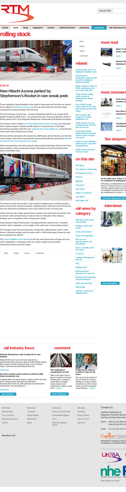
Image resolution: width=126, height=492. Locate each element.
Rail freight (80, 287)
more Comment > (59, 394)
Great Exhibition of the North (16, 239)
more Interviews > (110, 283)
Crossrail (80, 254)
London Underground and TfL (85, 258)
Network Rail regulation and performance (86, 278)
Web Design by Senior (110, 481)
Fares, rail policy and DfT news (85, 249)
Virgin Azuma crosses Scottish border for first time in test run (86, 125)
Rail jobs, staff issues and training (85, 221)
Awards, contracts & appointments (85, 292)
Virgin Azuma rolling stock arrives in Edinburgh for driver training (84, 97)
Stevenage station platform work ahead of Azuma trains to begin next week (86, 134)
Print (6, 253)
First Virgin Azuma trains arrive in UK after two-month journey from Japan (86, 107)
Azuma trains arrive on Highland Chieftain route (86, 71)
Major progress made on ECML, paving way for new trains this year (86, 88)
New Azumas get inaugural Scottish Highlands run (83, 117)
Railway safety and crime (84, 227)
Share (27, 253)
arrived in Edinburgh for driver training (41, 124)
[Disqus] (36, 297)
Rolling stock (81, 267)
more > (59, 388)
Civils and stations (84, 232)
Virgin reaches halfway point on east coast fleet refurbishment (86, 143)
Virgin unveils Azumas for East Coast (85, 151)
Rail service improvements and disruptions (84, 241)
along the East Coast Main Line (45, 129)
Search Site (105, 10)
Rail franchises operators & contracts (85, 272)
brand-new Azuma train (23, 107)
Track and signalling (84, 236)
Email (16, 253)
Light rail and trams (84, 283)
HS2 (77, 263)
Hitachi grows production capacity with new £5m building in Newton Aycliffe (86, 79)
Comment (40, 253)
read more (4, 354)
